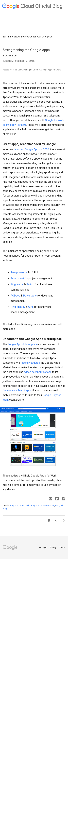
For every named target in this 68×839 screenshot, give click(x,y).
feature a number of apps (17, 390)
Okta (31, 306)
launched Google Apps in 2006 (31, 149)
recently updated (30, 362)
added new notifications (37, 372)
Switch (30, 284)
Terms (62, 547)
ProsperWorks (19, 272)
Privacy (53, 547)
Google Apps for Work (20, 505)
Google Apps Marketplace (23, 344)
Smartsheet (17, 278)
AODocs (15, 295)
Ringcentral (17, 284)
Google (43, 547)
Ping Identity (18, 306)
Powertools (30, 295)
